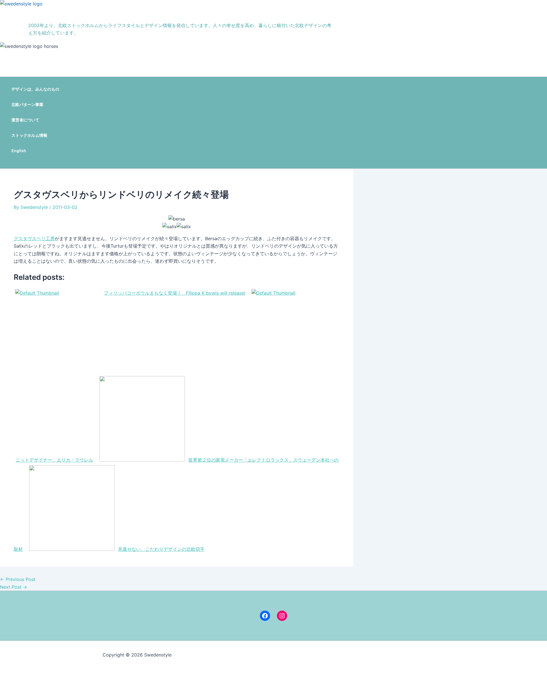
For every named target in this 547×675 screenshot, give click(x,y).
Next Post (13, 587)
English (18, 150)
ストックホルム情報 (29, 135)
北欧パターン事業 (27, 104)
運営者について (25, 119)
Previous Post (17, 579)
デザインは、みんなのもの (35, 89)
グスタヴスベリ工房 (34, 238)
